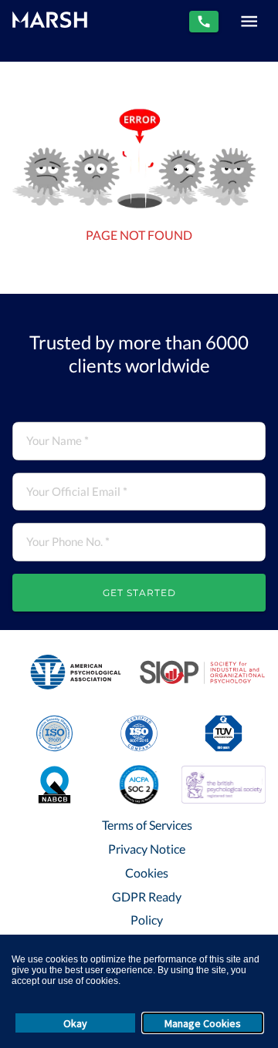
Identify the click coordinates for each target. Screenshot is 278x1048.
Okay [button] (75, 1023)
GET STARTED (139, 592)
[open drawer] (249, 21)
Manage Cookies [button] (202, 1023)
